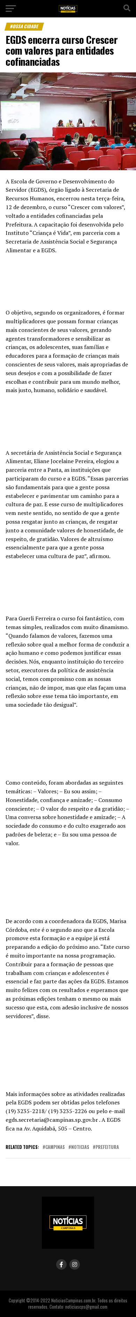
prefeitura (107, 1147)
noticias (80, 1147)
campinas (55, 1147)
